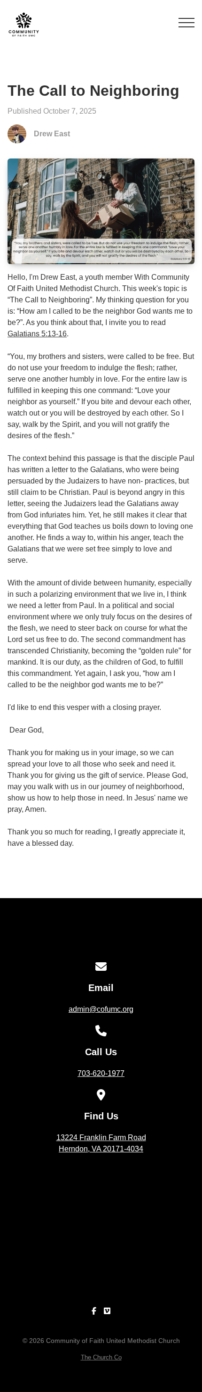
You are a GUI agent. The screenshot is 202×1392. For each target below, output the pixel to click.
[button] (186, 23)
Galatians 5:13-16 (37, 334)
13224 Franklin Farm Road (101, 1143)
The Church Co (101, 1357)
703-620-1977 (101, 1073)
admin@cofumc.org (101, 1009)
